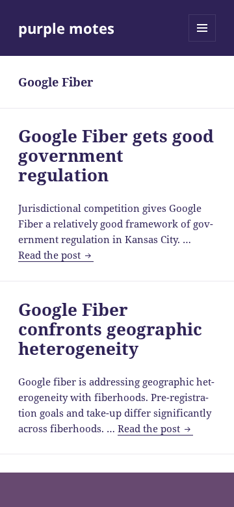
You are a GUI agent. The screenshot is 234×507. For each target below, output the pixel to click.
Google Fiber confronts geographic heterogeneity (110, 329)
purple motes (66, 28)
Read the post (56, 255)
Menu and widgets (202, 41)
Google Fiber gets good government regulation (116, 155)
